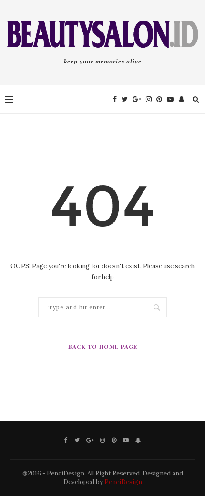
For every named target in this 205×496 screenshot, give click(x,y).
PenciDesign (123, 482)
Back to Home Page (102, 346)
